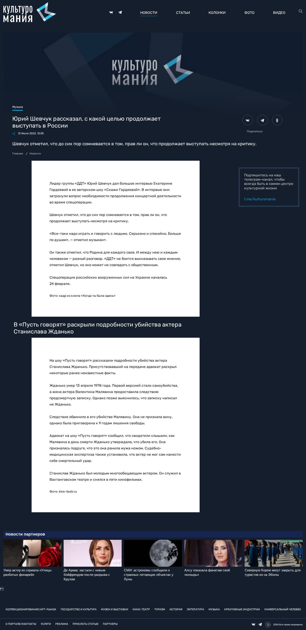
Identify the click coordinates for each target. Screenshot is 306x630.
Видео (279, 13)
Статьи (183, 13)
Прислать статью (85, 624)
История (176, 609)
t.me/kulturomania (260, 199)
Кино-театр (141, 609)
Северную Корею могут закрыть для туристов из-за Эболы (273, 572)
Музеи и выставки (114, 609)
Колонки (217, 13)
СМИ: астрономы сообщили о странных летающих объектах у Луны (148, 574)
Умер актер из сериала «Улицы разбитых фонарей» (27, 572)
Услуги (46, 624)
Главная (17, 153)
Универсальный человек (282, 609)
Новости (148, 13)
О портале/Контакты (21, 624)
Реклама (61, 624)
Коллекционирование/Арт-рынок (31, 609)
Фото (249, 13)
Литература (195, 609)
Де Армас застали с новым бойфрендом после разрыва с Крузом (87, 574)
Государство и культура (79, 609)
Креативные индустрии (242, 609)
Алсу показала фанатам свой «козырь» (207, 572)
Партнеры (110, 624)
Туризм (159, 609)
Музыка (214, 609)
